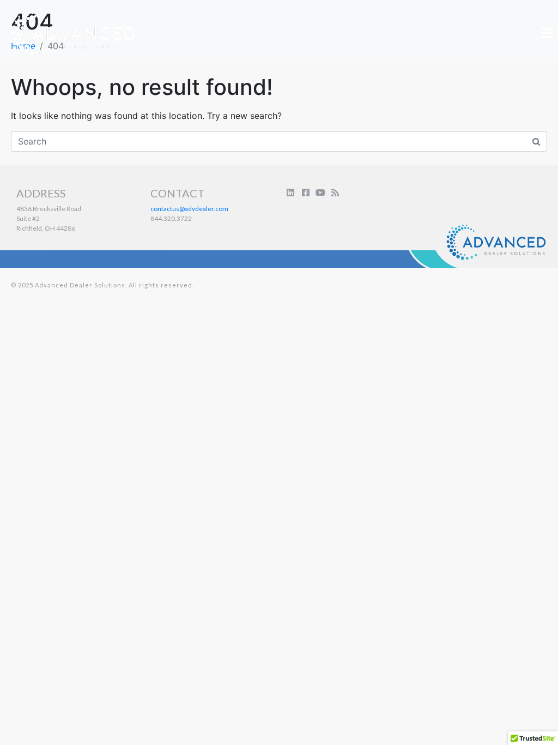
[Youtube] (320, 193)
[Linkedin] (290, 193)
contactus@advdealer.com (189, 209)
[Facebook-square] (305, 193)
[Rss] (335, 193)
